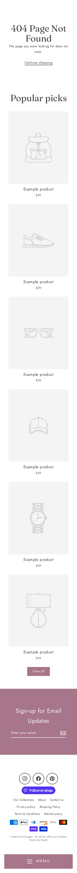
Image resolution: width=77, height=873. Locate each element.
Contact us (57, 800)
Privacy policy (26, 807)
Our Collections (23, 800)
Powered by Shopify (39, 839)
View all (38, 671)
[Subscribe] (62, 733)
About (42, 800)
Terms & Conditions (27, 814)
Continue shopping (39, 62)
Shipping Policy (50, 807)
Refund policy (53, 814)
